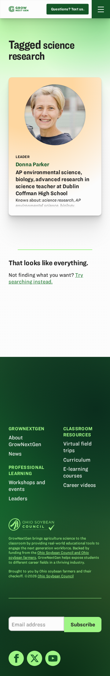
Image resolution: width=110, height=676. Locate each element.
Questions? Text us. (67, 9)
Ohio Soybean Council (56, 576)
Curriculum (76, 460)
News (15, 453)
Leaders (18, 498)
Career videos (79, 485)
